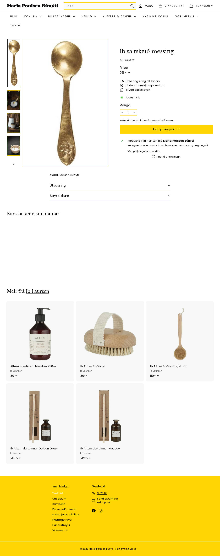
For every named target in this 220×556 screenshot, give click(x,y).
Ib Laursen (37, 291)
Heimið (88, 16)
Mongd (125, 105)
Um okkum (59, 498)
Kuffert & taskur (118, 16)
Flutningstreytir (62, 519)
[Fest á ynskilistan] (37, 240)
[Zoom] (65, 102)
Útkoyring (58, 185)
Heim (14, 16)
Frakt (139, 120)
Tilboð (16, 25)
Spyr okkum (59, 195)
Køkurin (31, 16)
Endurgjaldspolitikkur (65, 514)
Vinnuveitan (60, 530)
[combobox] (100, 6)
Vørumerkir (185, 16)
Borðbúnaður (60, 16)
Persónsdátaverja (64, 509)
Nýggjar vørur (155, 16)
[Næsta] (14, 163)
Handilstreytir (61, 525)
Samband (58, 504)
